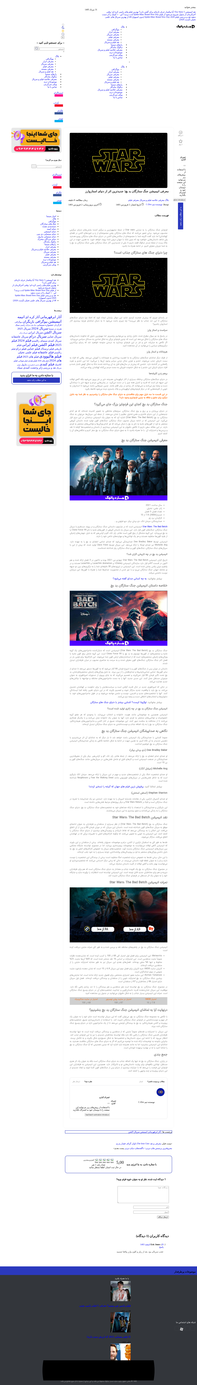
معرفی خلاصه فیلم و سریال (110, 50)
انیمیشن (143, 1132)
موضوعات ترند (115, 52)
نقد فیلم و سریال (111, 42)
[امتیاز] (145, 1081)
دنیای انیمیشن (50, 231)
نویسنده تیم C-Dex (154, 204)
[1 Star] (96, 1161)
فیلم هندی (32, 361)
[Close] (184, 165)
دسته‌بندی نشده (49, 226)
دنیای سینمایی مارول (47, 236)
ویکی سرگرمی (115, 55)
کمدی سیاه (23, 367)
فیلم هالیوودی (50, 356)
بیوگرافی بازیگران (35, 321)
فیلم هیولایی (23, 361)
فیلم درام (21, 348)
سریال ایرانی (35, 332)
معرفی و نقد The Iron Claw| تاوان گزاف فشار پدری (138, 1143)
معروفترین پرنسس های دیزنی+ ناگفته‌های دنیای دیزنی (148, 1148)
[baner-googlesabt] (195, 8)
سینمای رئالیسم (39, 340)
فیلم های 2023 (31, 356)
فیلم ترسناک (47, 348)
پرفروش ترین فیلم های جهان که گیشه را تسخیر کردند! (116, 786)
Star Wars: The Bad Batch (155, 526)
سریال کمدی (55, 340)
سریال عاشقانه (20, 336)
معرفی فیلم (114, 37)
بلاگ (123, 27)
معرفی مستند (113, 40)
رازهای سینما (116, 45)
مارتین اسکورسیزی (33, 365)
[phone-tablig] (36, 152)
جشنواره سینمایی (45, 325)
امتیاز (141, 1081)
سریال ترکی (23, 333)
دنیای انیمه (51, 229)
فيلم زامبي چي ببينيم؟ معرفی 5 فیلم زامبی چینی (105, 1305)
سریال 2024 (39, 328)
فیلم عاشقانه (46, 352)
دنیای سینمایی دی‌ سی (46, 234)
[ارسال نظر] (82, 1081)
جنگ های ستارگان (48, 224)
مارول (24, 364)
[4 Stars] (108, 1161)
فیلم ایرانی (30, 345)
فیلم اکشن (46, 345)
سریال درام (38, 336)
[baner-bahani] (195, 5)
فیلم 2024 (24, 340)
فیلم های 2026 (43, 361)
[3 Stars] (104, 1161)
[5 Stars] (112, 1161)
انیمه (21, 317)
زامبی (22, 325)
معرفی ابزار (114, 32)
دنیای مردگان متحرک (47, 239)
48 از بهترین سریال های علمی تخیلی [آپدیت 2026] (34, 300)
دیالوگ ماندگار (116, 47)
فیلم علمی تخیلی (27, 352)
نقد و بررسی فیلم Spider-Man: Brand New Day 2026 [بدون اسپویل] (161, 17)
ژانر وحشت (36, 367)
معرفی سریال (113, 34)
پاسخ (161, 1247)
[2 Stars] (100, 1161)
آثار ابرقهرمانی (154, 1132)
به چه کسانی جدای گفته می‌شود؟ (130, 579)
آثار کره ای (32, 317)
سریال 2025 (24, 328)
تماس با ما (117, 57)
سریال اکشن (134, 1132)
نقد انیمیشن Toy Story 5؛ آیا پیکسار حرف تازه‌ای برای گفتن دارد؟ (167, 12)
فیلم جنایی (33, 348)
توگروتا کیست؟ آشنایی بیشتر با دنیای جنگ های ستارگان (118, 702)
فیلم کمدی (47, 364)
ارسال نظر (76, 1081)
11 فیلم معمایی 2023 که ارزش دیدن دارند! (109, 1336)
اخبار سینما (51, 216)
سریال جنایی (54, 336)
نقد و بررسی (49, 367)
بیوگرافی (115, 29)
